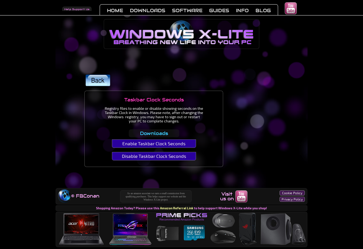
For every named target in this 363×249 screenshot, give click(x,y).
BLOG (263, 10)
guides (219, 10)
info (242, 10)
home (115, 10)
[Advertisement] (250, 115)
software (187, 10)
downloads (147, 10)
